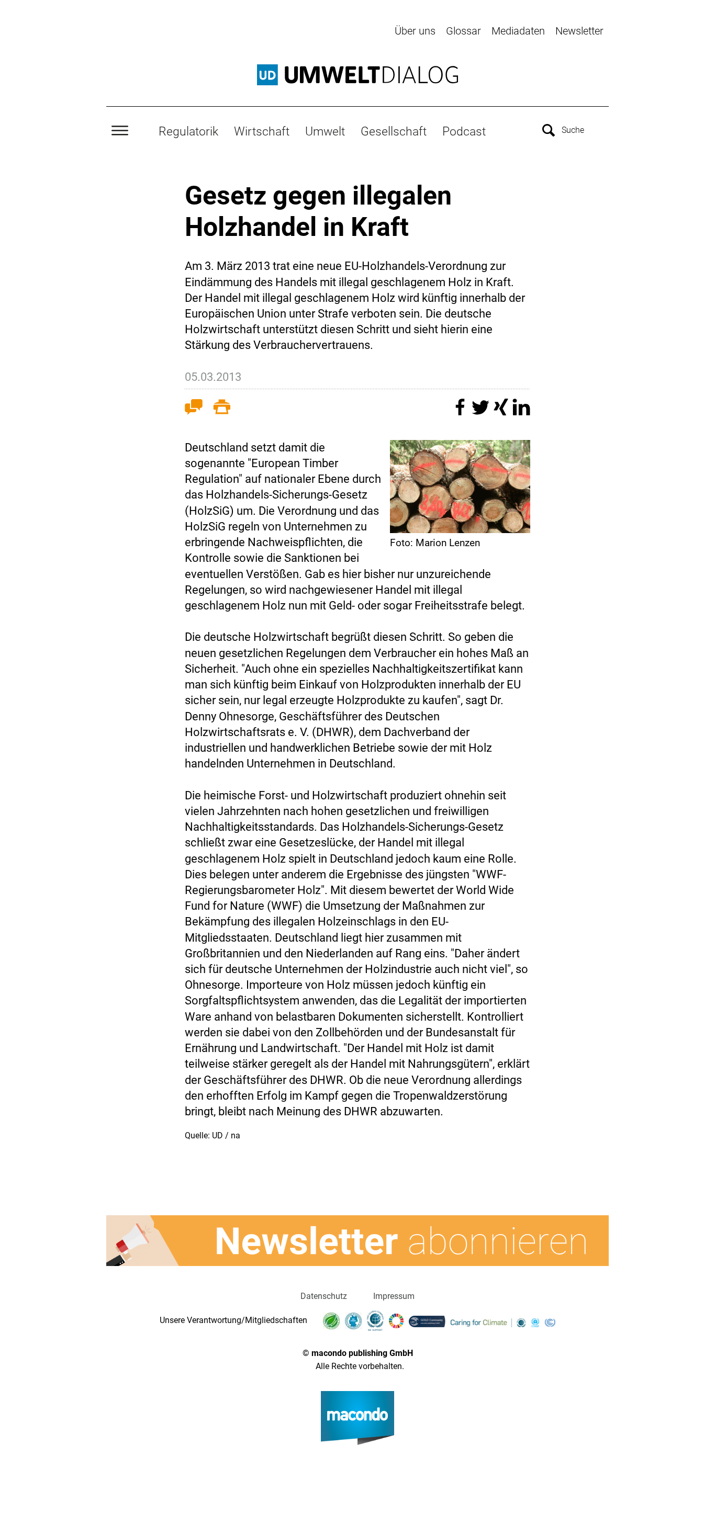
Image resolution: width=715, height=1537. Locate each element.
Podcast (464, 131)
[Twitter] (482, 412)
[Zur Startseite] (357, 75)
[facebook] (461, 412)
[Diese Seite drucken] (222, 409)
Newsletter (579, 31)
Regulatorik (188, 131)
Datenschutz (323, 1296)
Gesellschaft (394, 131)
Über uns (415, 31)
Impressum (394, 1296)
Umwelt (325, 131)
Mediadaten (518, 31)
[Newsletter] (357, 1241)
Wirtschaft (261, 131)
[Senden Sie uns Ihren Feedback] (194, 409)
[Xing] (502, 412)
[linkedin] (521, 412)
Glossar (463, 31)
